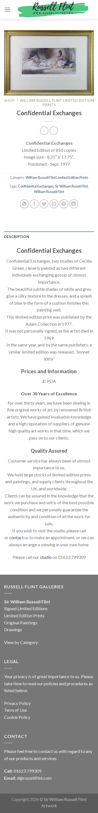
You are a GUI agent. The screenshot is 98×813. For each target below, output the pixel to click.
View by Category (21, 642)
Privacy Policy (17, 703)
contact (16, 537)
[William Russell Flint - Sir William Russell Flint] (52, 9)
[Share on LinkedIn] (73, 203)
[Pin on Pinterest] (63, 203)
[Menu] (7, 9)
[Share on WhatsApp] (24, 203)
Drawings (13, 629)
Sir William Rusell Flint (71, 186)
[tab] (49, 236)
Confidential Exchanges (36, 186)
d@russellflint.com (34, 778)
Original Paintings (21, 622)
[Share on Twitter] (43, 203)
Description (16, 237)
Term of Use (15, 710)
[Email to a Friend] (54, 203)
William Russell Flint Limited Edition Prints (57, 177)
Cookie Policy (17, 717)
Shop (9, 100)
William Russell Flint (49, 191)
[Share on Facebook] (34, 203)
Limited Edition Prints (24, 615)
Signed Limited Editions (26, 608)
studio (46, 557)
